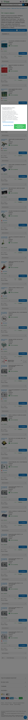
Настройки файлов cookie (8, 125)
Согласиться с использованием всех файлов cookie (20, 126)
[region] (14, 118)
